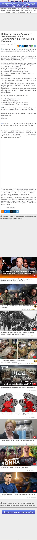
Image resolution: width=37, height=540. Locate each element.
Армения (28, 216)
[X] (25, 46)
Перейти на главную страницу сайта (18, 512)
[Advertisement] (18, 22)
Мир (18, 6)
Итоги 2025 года (31, 8)
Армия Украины (8, 503)
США (34, 5)
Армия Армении (16, 218)
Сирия (13, 6)
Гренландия (19, 10)
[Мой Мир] (23, 46)
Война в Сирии (20, 503)
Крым (20, 5)
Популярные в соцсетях (25, 12)
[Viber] (30, 46)
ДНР (24, 5)
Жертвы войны (8, 216)
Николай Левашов (11, 12)
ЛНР (29, 5)
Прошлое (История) (30, 10)
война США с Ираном (18, 8)
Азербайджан (19, 216)
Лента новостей (30, 3)
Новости (21, 3)
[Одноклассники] (18, 46)
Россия (3, 5)
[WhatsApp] (32, 46)
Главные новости (12, 3)
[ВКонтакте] (20, 46)
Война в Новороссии (20, 505)
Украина (14, 5)
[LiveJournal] (27, 46)
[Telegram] (35, 46)
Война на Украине (5, 8)
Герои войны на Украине (8, 10)
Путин (8, 5)
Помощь (23, 6)
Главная (3, 3)
